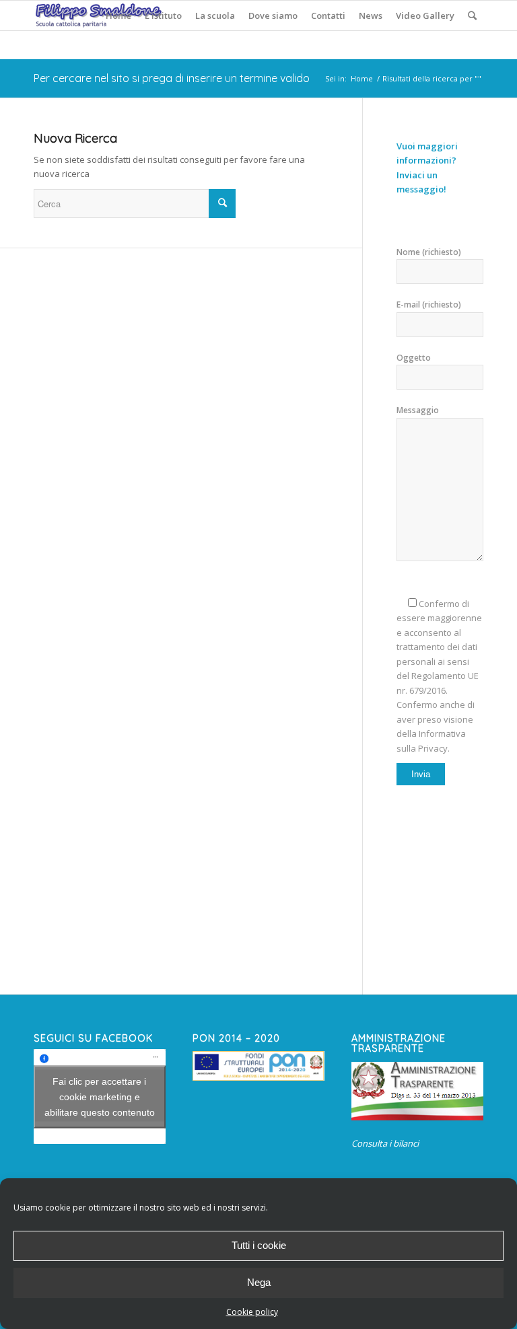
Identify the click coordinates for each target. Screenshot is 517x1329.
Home (362, 78)
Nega (259, 1282)
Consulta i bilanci (385, 1143)
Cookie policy (252, 1312)
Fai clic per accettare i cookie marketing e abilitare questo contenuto (99, 1096)
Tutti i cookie (259, 1245)
